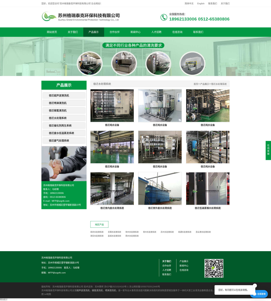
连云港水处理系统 (203, 232)
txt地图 (47, 294)
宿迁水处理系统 (57, 118)
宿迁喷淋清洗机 (57, 103)
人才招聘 (156, 32)
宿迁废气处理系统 (59, 140)
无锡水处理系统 (114, 232)
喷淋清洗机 (110, 290)
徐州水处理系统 (132, 232)
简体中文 (189, 3)
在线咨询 (177, 32)
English (201, 3)
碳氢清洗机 (97, 290)
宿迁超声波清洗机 (59, 95)
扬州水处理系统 (132, 236)
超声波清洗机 (83, 290)
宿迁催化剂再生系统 (60, 125)
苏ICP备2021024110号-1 (116, 286)
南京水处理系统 (97, 232)
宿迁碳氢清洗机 (57, 110)
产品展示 (94, 32)
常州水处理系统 (149, 232)
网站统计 (4, 299)
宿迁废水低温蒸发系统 (61, 133)
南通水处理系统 (184, 232)
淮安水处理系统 (97, 236)
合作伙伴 (115, 32)
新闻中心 (135, 32)
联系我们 (212, 3)
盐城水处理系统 (114, 236)
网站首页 (52, 32)
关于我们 (225, 3)
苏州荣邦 (99, 286)
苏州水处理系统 (167, 232)
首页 (196, 84)
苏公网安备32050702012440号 (144, 286)
